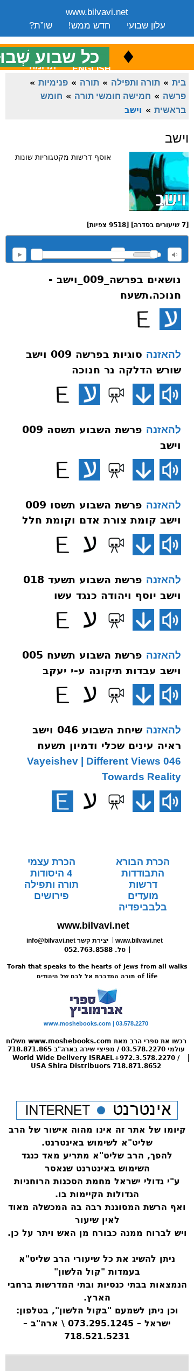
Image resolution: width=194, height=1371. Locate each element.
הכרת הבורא (143, 862)
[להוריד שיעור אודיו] (143, 394)
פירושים (51, 896)
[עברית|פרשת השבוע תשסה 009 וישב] (89, 469)
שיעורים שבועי (56, 39)
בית (179, 82)
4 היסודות (51, 873)
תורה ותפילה (135, 82)
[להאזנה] (170, 394)
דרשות (143, 884)
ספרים (111, 39)
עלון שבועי (146, 25)
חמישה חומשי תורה (112, 96)
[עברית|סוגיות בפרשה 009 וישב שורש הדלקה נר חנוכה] (89, 394)
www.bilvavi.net (97, 12)
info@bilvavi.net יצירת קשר (67, 940)
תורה (89, 82)
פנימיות (53, 82)
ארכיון (151, 39)
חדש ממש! (89, 25)
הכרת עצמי (51, 862)
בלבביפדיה (143, 907)
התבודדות (142, 873)
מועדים (143, 896)
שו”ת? (40, 25)
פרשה (174, 96)
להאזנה (19, 254)
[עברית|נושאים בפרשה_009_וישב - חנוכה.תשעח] (170, 319)
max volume (174, 254)
